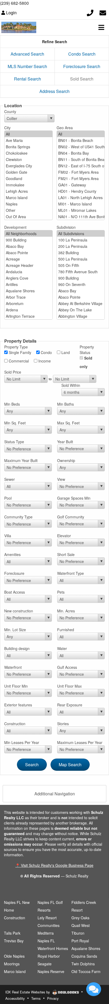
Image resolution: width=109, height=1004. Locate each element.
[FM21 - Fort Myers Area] (81, 178)
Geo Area (65, 127)
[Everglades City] (28, 166)
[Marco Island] (28, 197)
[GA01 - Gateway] (81, 185)
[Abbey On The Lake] (81, 310)
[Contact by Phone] (90, 12)
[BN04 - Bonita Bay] (81, 153)
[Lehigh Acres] (28, 191)
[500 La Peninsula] (81, 259)
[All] (28, 134)
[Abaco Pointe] (28, 252)
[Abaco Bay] (28, 246)
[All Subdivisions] (81, 233)
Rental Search (27, 79)
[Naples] (28, 204)
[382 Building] (81, 252)
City (7, 127)
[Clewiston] (28, 159)
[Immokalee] (28, 185)
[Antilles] (28, 284)
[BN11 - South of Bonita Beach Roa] (81, 159)
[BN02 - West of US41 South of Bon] (81, 147)
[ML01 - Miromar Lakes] (81, 210)
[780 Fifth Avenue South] (81, 271)
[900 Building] (28, 240)
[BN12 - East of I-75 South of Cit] (81, 166)
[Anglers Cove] (28, 278)
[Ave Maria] (28, 140)
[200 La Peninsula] (81, 246)
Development (15, 227)
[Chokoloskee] (28, 153)
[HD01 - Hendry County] (81, 191)
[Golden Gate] (28, 172)
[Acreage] (28, 259)
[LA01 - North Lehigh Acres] (81, 197)
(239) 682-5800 (14, 3)
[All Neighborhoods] (28, 233)
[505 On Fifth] (81, 265)
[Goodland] (28, 178)
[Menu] (101, 27)
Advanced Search (27, 54)
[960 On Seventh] (81, 284)
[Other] (28, 210)
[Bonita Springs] (28, 147)
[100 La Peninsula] (81, 240)
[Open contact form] (102, 12)
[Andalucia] (28, 271)
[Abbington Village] (81, 316)
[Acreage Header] (28, 265)
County (10, 111)
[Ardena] (28, 310)
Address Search (54, 91)
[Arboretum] (28, 303)
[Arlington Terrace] (28, 316)
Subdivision (66, 227)
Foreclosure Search (81, 66)
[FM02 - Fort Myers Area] (81, 172)
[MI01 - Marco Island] (81, 204)
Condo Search (82, 54)
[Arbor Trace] (28, 297)
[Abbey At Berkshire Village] (81, 303)
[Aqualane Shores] (28, 291)
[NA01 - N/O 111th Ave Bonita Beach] (81, 216)
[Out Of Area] (28, 216)
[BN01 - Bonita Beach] (81, 140)
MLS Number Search (27, 66)
